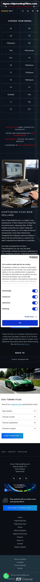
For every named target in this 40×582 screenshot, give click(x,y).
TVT (29, 109)
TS (11, 109)
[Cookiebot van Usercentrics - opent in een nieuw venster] (29, 257)
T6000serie (29, 65)
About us (20, 540)
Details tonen (29, 316)
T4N (10, 50)
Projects (20, 537)
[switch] (35, 296)
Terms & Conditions (20, 559)
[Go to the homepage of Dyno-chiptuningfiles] (20, 4)
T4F (29, 43)
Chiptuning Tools (20, 524)
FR (29, 28)
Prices (20, 527)
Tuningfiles (20, 562)
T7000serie (29, 72)
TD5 (29, 95)
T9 (11, 87)
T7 (11, 72)
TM (29, 102)
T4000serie (11, 43)
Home (3, 452)
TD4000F (10, 95)
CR (11, 28)
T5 (29, 58)
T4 (29, 36)
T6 (11, 65)
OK (20, 323)
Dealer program (20, 547)
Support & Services (20, 534)
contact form (24, 344)
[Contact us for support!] (6, 576)
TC (29, 87)
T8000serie (29, 80)
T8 (11, 80)
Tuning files (12, 452)
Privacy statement (20, 565)
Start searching (11, 435)
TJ (11, 102)
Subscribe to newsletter (19, 508)
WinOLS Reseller (20, 530)
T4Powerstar (29, 50)
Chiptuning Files (20, 521)
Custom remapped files (20, 359)
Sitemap (20, 568)
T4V (10, 58)
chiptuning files (16, 404)
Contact (20, 544)
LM (11, 36)
